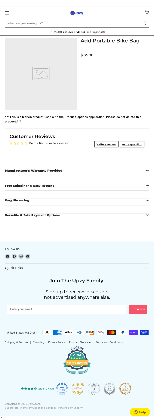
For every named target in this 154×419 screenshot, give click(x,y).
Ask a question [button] (132, 144)
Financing (38, 342)
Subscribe (138, 309)
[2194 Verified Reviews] (77, 375)
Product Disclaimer (80, 342)
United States (21, 332)
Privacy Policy (56, 342)
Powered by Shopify (70, 407)
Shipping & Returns (16, 342)
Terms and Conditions (109, 342)
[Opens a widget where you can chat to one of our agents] (140, 412)
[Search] (144, 23)
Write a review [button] (106, 144)
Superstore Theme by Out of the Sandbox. (31, 407)
